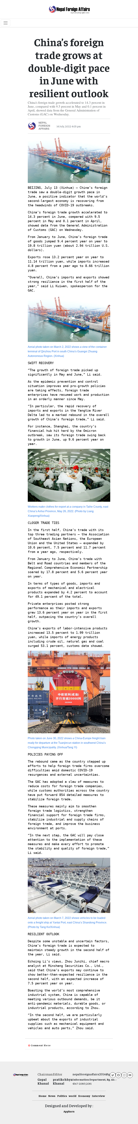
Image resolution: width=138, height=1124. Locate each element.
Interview (98, 1095)
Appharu (68, 1111)
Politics (62, 1095)
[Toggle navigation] (5, 23)
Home (42, 1095)
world (72, 1095)
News (51, 1095)
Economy (84, 1095)
